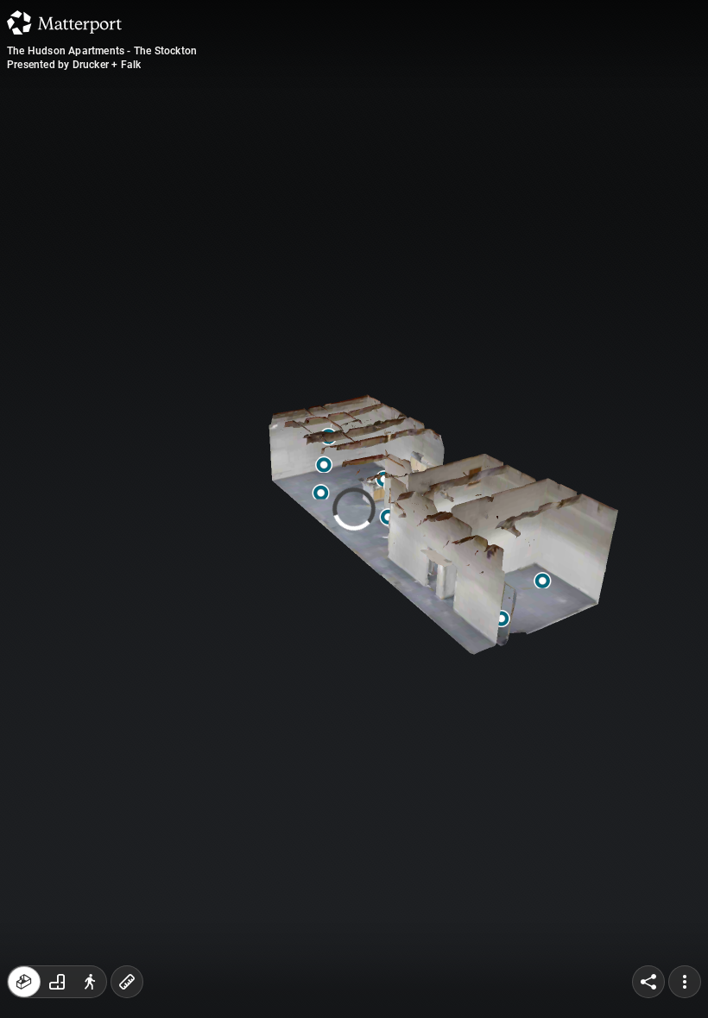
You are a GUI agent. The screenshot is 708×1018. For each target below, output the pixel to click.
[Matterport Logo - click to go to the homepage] (64, 22)
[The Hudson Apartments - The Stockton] (354, 509)
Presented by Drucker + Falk (74, 65)
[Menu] (684, 981)
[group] (57, 981)
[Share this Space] (648, 981)
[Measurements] (127, 981)
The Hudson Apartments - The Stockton (102, 51)
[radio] (24, 981)
